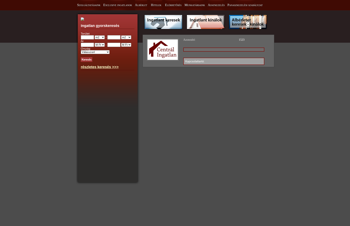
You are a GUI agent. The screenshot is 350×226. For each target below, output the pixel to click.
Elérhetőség (173, 5)
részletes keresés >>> (100, 67)
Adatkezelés (216, 5)
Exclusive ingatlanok (117, 5)
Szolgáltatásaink (88, 5)
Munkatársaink (195, 5)
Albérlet (141, 5)
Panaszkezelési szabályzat (245, 5)
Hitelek (156, 5)
